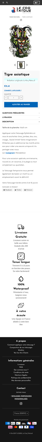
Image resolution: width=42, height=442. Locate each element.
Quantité (7, 94)
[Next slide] (26, 65)
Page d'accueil (15, 17)
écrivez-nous (21, 392)
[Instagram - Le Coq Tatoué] (21, 20)
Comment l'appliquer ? (12, 90)
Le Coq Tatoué (28, 433)
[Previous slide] (15, 65)
